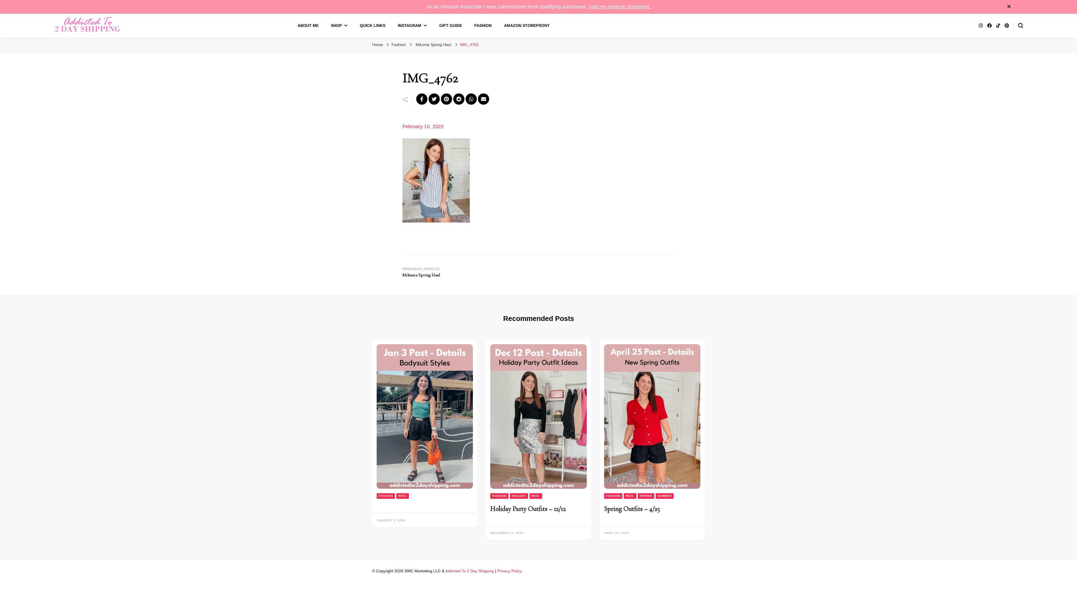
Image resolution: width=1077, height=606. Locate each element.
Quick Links (372, 25)
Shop (336, 25)
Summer (665, 495)
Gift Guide (450, 25)
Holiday (519, 495)
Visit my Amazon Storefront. (619, 7)
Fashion (483, 25)
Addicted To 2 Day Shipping (469, 571)
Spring (646, 495)
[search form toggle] (1020, 25)
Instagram (409, 25)
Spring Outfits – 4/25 (632, 509)
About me (308, 25)
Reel (402, 495)
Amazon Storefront (527, 25)
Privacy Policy (509, 571)
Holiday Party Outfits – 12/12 (528, 509)
